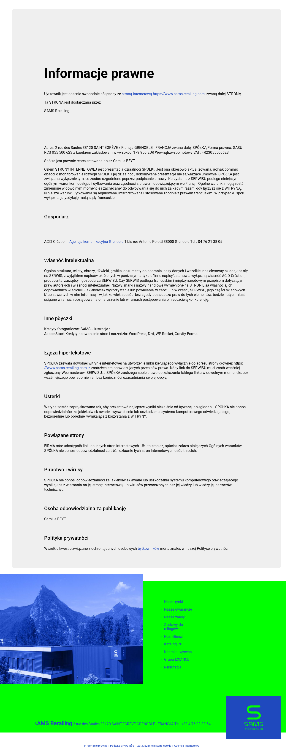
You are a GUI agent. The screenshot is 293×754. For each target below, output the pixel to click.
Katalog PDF (174, 644)
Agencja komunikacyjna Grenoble (96, 241)
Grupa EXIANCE (176, 659)
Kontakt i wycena (178, 652)
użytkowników (148, 548)
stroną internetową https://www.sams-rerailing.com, (163, 93)
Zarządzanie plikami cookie (154, 746)
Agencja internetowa (186, 746)
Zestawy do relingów (173, 627)
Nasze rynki (173, 602)
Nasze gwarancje (178, 609)
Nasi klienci (173, 636)
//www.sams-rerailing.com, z (67, 367)
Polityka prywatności (122, 746)
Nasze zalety (174, 617)
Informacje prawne (95, 746)
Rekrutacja (172, 667)
